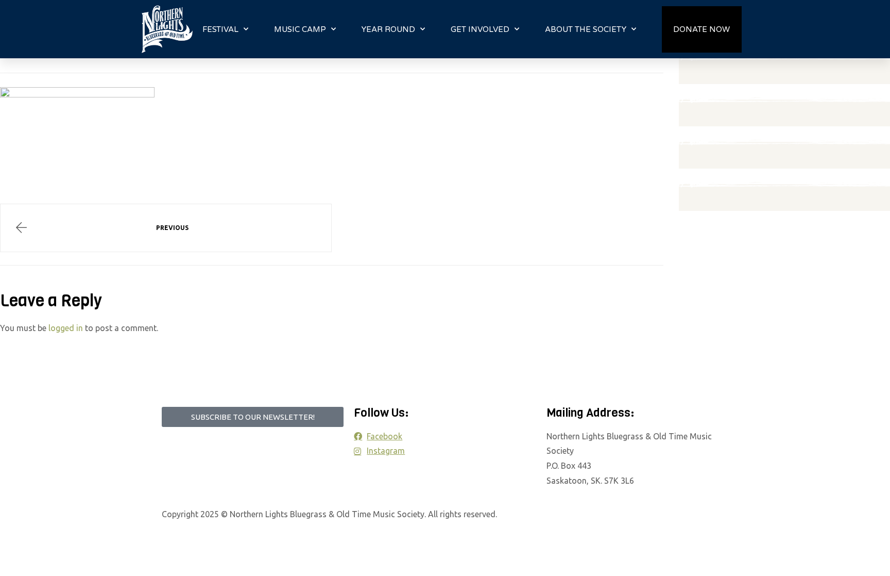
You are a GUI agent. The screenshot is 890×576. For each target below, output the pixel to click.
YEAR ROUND (388, 29)
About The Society (585, 29)
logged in (65, 328)
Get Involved (480, 29)
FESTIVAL (220, 29)
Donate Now (701, 29)
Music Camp (300, 29)
